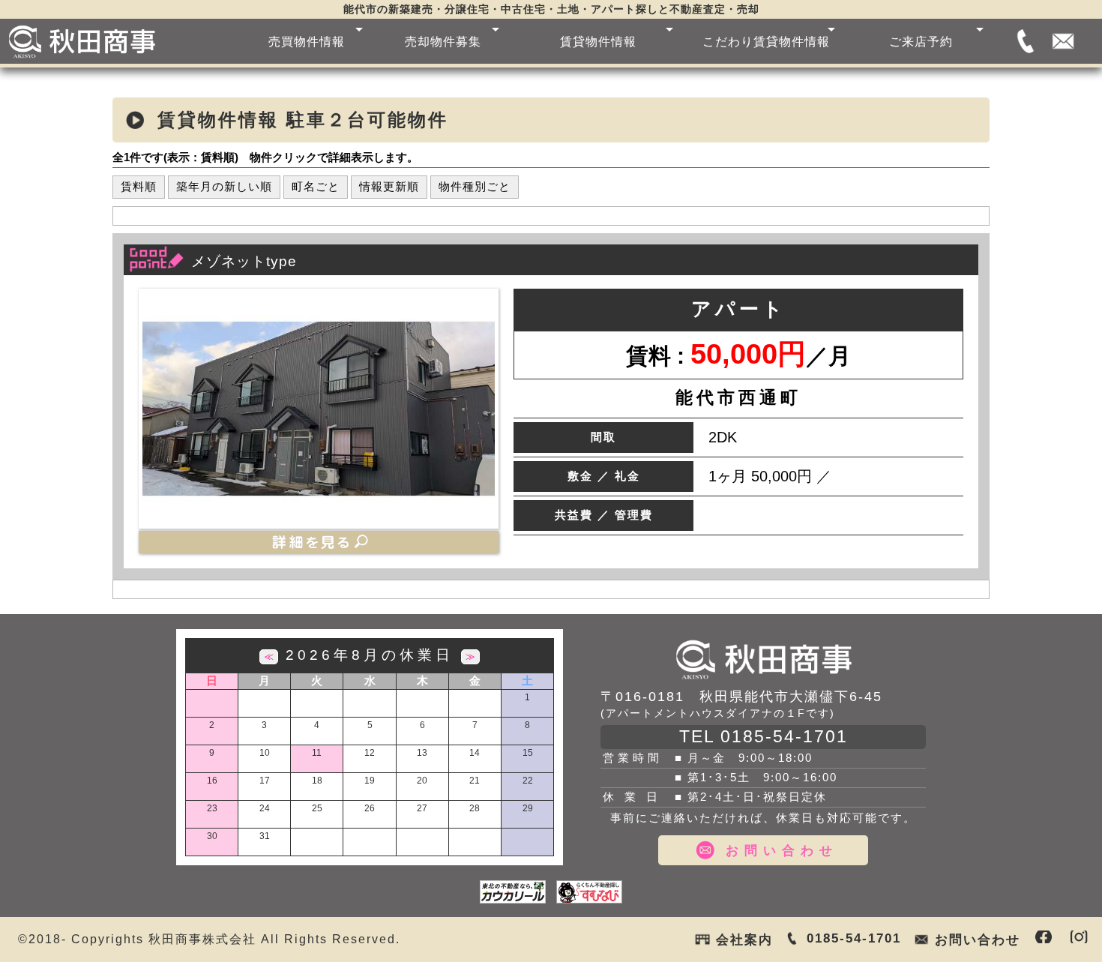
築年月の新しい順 (224, 186)
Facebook (1044, 937)
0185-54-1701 (1026, 41)
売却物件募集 (443, 41)
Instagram (1079, 937)
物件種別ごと (475, 186)
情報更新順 (389, 186)
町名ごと (316, 186)
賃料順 (139, 186)
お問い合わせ (1063, 41)
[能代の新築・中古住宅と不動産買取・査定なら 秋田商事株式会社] (116, 41)
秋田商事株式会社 (763, 659)
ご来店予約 (921, 41)
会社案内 (744, 939)
